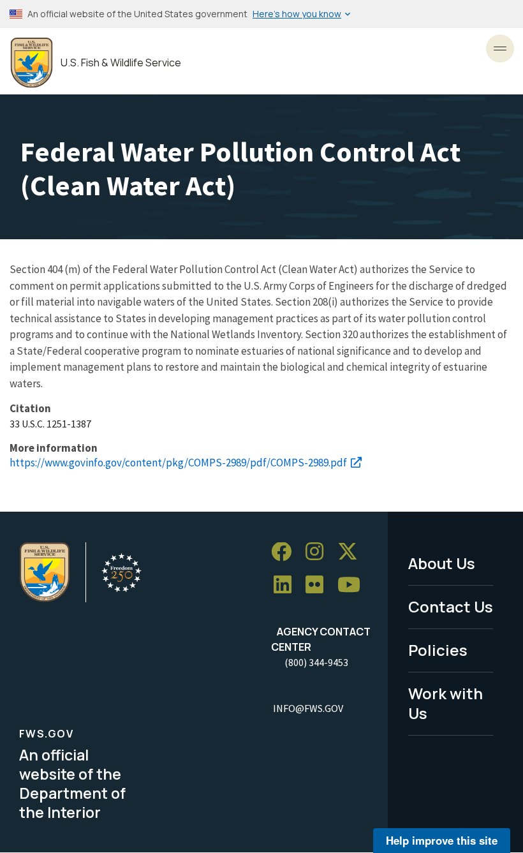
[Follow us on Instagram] (319, 552)
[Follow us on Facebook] (285, 552)
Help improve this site (441, 840)
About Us (441, 563)
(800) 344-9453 (316, 662)
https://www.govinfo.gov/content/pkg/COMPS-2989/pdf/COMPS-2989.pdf (178, 463)
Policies (438, 649)
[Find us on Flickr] (319, 585)
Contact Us (450, 606)
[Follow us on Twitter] (352, 552)
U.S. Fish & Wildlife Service (121, 63)
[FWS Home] (31, 63)
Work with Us (445, 703)
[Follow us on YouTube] (353, 585)
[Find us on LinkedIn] (287, 585)
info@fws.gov (308, 708)
